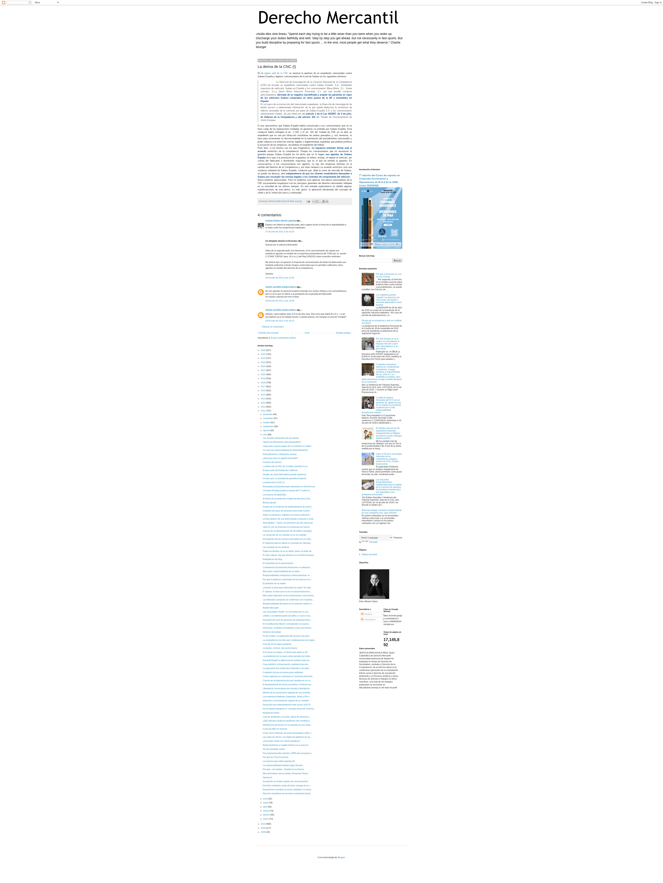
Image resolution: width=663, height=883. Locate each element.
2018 (263, 382)
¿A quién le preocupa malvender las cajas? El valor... (287, 587)
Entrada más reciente (268, 333)
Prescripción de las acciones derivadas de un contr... (287, 539)
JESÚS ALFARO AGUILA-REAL (280, 287)
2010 (263, 824)
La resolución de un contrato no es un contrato (284, 535)
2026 (263, 350)
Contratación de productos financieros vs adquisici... (287, 567)
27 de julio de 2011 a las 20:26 (279, 231)
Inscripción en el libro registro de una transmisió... (286, 781)
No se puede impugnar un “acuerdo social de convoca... (289, 709)
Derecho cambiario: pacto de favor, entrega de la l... (287, 785)
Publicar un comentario (273, 327)
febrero (266, 815)
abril (265, 807)
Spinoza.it (267, 777)
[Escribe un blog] (317, 201)
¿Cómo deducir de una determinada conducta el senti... (289, 519)
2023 (263, 362)
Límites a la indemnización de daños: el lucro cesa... (287, 616)
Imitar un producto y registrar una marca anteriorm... (287, 515)
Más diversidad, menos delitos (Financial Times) (285, 773)
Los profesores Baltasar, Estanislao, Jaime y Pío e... (287, 696)
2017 (263, 386)
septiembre (268, 426)
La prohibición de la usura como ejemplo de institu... (287, 656)
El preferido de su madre (274, 583)
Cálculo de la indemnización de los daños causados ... (288, 531)
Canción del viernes (272, 462)
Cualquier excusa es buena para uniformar (283, 672)
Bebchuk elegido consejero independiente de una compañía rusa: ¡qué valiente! (382, 511)
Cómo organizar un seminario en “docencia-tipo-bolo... (288, 676)
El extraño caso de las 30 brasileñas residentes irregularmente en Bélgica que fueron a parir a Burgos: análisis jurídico (389, 433)
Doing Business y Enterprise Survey (279, 454)
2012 (263, 407)
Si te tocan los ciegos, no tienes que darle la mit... (286, 652)
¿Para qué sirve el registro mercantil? (280, 458)
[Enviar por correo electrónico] (314, 201)
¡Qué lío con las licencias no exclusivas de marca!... (287, 527)
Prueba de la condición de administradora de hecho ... (288, 507)
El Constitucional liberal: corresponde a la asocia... (286, 624)
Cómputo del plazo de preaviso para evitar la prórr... (287, 511)
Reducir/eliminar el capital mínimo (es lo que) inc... (286, 745)
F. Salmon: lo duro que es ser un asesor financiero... (287, 591)
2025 (263, 354)
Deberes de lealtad (272, 632)
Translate (373, 542)
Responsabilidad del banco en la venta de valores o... (288, 603)
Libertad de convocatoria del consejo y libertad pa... (287, 688)
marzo (266, 811)
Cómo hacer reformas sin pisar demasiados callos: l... (288, 733)
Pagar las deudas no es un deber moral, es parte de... (288, 551)
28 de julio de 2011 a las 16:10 (279, 321)
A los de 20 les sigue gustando (277, 644)
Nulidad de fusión (271, 713)
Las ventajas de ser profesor (276, 547)
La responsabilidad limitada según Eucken (283, 765)
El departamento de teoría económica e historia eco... (288, 684)
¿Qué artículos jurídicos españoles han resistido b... (287, 721)
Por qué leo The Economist (275, 757)
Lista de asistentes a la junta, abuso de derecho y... (286, 717)
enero (266, 819)
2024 (263, 358)
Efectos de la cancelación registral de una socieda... (287, 692)
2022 (263, 366)
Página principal (369, 554)
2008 (263, 832)
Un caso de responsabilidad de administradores (285, 450)
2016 (263, 390)
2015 (263, 394)
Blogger (341, 857)
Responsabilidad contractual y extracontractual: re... (287, 575)
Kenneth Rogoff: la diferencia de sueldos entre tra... (287, 660)
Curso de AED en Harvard (275, 729)
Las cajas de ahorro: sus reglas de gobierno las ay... (287, 737)
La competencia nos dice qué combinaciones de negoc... (289, 640)
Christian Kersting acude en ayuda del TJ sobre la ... (287, 490)
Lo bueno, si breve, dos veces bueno (280, 648)
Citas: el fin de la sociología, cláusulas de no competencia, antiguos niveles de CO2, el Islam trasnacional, (389, 459)
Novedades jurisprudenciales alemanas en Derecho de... (289, 486)
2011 (263, 411)
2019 (263, 378)
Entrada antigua (343, 333)
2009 (263, 828)
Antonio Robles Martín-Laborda (280, 221)
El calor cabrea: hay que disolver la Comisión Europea (288, 555)
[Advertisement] (380, 111)
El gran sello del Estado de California (280, 470)
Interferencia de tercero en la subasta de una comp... (287, 725)
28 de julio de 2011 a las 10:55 (279, 278)
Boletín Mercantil (270, 608)
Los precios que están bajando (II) (279, 761)
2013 (263, 403)
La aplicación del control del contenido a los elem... (287, 668)
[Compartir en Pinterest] (327, 201)
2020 (263, 374)
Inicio (307, 333)
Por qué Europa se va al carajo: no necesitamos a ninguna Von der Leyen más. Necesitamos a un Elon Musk (387, 344)
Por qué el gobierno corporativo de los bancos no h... (287, 579)
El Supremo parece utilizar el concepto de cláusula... (287, 543)
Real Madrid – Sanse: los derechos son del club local (288, 523)
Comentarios (369, 619)
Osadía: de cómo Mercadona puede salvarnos (284, 474)
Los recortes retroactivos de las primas (281, 438)
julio (265, 434)
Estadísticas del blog (272, 559)
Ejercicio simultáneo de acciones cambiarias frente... (287, 793)
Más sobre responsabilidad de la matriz (281, 571)
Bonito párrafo (269, 502)
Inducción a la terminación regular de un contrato (286, 700)
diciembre (268, 414)
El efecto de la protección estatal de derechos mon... (287, 498)
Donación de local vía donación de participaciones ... (287, 620)
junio (265, 798)
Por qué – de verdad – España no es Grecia (283, 769)
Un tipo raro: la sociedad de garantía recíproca (284, 478)
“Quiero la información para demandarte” (282, 442)
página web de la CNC (276, 73)
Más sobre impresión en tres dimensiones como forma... (289, 595)
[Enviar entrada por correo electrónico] (308, 201)
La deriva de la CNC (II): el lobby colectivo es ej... (286, 466)
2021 (263, 370)
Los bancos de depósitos (274, 494)
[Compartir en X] (320, 201)
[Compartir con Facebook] (323, 201)
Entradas (367, 614)
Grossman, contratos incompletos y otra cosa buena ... (288, 628)
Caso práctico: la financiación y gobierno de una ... (286, 664)
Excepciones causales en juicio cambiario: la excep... (288, 789)
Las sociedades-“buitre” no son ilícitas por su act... (286, 612)
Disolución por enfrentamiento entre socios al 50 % (287, 705)
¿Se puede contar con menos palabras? (281, 741)
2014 (263, 398)
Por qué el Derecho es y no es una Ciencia (388, 275)
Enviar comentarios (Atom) (283, 338)
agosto (266, 430)
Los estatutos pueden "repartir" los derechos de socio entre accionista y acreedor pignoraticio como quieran (389, 300)
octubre (267, 422)
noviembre (268, 418)
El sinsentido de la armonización (278, 563)
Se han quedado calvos (274, 749)
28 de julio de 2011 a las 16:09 (279, 301)
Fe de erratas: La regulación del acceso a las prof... (287, 636)
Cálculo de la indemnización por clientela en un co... (287, 680)
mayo (266, 802)
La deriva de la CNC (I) (273, 482)
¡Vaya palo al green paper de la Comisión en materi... (288, 446)
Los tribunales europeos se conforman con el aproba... (288, 600)
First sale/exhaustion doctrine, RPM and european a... (288, 753)
